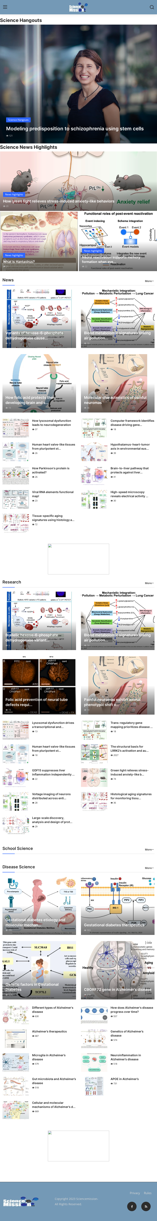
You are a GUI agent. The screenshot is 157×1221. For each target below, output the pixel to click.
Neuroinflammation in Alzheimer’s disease (126, 1057)
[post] (78, 84)
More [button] (148, 281)
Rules (147, 1193)
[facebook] (132, 1206)
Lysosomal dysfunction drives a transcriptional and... (53, 725)
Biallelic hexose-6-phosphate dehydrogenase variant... (32, 637)
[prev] (6, 84)
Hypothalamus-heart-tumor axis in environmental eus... (130, 446)
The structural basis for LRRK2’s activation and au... (130, 748)
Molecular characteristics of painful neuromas (115, 400)
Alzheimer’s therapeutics (49, 1031)
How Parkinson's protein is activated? (51, 470)
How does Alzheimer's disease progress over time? (132, 1009)
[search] (152, 7)
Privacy (135, 1193)
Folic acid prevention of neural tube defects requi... (37, 702)
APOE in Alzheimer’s (125, 1079)
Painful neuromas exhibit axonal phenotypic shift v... (112, 702)
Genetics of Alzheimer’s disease (127, 1033)
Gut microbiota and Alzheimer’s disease (54, 1081)
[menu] (5, 7)
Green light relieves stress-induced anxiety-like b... (130, 772)
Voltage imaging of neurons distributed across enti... (51, 796)
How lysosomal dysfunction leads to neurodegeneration (51, 422)
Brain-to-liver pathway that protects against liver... (130, 470)
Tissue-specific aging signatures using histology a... (53, 518)
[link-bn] (78, 559)
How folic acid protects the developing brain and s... (29, 400)
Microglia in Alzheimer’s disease (49, 1057)
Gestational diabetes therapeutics (114, 925)
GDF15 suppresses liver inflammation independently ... (53, 772)
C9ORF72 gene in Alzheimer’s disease (117, 989)
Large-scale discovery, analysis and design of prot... (52, 820)
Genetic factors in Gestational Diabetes (32, 987)
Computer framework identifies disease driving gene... (132, 422)
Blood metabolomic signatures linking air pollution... (117, 335)
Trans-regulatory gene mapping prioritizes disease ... (132, 725)
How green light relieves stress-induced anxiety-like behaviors (58, 201)
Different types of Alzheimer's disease (52, 1009)
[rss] (146, 1206)
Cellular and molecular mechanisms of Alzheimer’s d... (53, 1104)
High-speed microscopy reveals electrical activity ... (129, 494)
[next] (150, 84)
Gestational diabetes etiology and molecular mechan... (35, 922)
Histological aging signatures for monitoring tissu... (131, 796)
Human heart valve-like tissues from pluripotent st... (53, 446)
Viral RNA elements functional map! (53, 494)
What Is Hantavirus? (19, 262)
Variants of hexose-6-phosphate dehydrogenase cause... (34, 335)
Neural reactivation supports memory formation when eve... (111, 259)
